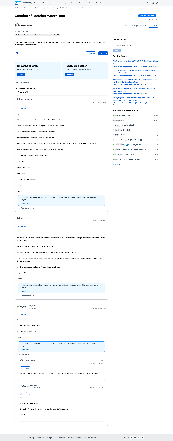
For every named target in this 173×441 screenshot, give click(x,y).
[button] (149, 26)
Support (78, 438)
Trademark (70, 438)
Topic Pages (100, 3)
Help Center (90, 3)
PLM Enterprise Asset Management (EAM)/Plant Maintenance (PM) (34, 35)
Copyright (49, 438)
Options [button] (157, 16)
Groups (55, 3)
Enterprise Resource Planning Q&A (126, 84)
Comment (103, 53)
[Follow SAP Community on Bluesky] (135, 437)
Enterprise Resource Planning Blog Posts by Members (133, 103)
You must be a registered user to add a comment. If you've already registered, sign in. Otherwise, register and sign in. (60, 199)
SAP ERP (56, 35)
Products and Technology (42, 3)
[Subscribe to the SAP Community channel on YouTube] (138, 437)
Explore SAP (146, 3)
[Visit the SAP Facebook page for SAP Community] (131, 437)
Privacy (31, 438)
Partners (73, 3)
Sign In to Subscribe (147, 15)
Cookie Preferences (89, 438)
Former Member (26, 26)
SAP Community (19, 8)
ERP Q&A (62, 8)
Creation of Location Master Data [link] (75, 8)
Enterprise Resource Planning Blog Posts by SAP (131, 66)
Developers (64, 3)
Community (27, 3)
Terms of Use (40, 438)
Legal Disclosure (59, 438)
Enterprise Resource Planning (50, 8)
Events (81, 3)
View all (115, 164)
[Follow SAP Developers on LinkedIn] (142, 437)
